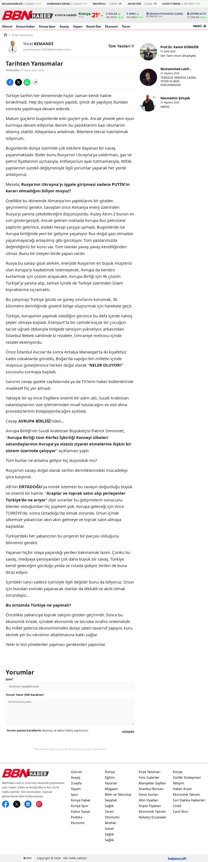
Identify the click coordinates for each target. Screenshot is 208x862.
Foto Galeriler (149, 777)
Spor (74, 794)
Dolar (112, 14)
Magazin (111, 789)
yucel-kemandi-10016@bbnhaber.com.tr (47, 49)
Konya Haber (25, 26)
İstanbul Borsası (151, 789)
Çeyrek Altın (198, 14)
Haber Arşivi (182, 789)
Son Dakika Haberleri (189, 800)
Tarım (126, 26)
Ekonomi (111, 26)
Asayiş (64, 26)
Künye (177, 772)
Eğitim (110, 777)
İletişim (178, 783)
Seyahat (111, 800)
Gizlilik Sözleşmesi (187, 777)
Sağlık (109, 806)
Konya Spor (47, 26)
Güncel (7, 26)
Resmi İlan (93, 26)
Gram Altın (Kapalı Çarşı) (166, 14)
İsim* (9, 679)
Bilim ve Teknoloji (118, 794)
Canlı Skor (180, 811)
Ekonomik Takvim (152, 811)
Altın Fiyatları (148, 800)
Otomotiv (112, 817)
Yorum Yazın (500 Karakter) (25, 695)
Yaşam (77, 26)
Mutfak (110, 823)
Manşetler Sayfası (152, 783)
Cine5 (177, 806)
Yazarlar (111, 783)
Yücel (38, 43)
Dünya (110, 772)
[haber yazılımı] (177, 858)
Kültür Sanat (80, 811)
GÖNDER (128, 732)
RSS (29, 858)
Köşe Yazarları (21, 35)
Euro (132, 14)
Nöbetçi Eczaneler (152, 817)
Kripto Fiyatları (150, 806)
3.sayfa (76, 783)
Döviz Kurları (148, 794)
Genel (109, 828)
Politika (76, 817)
